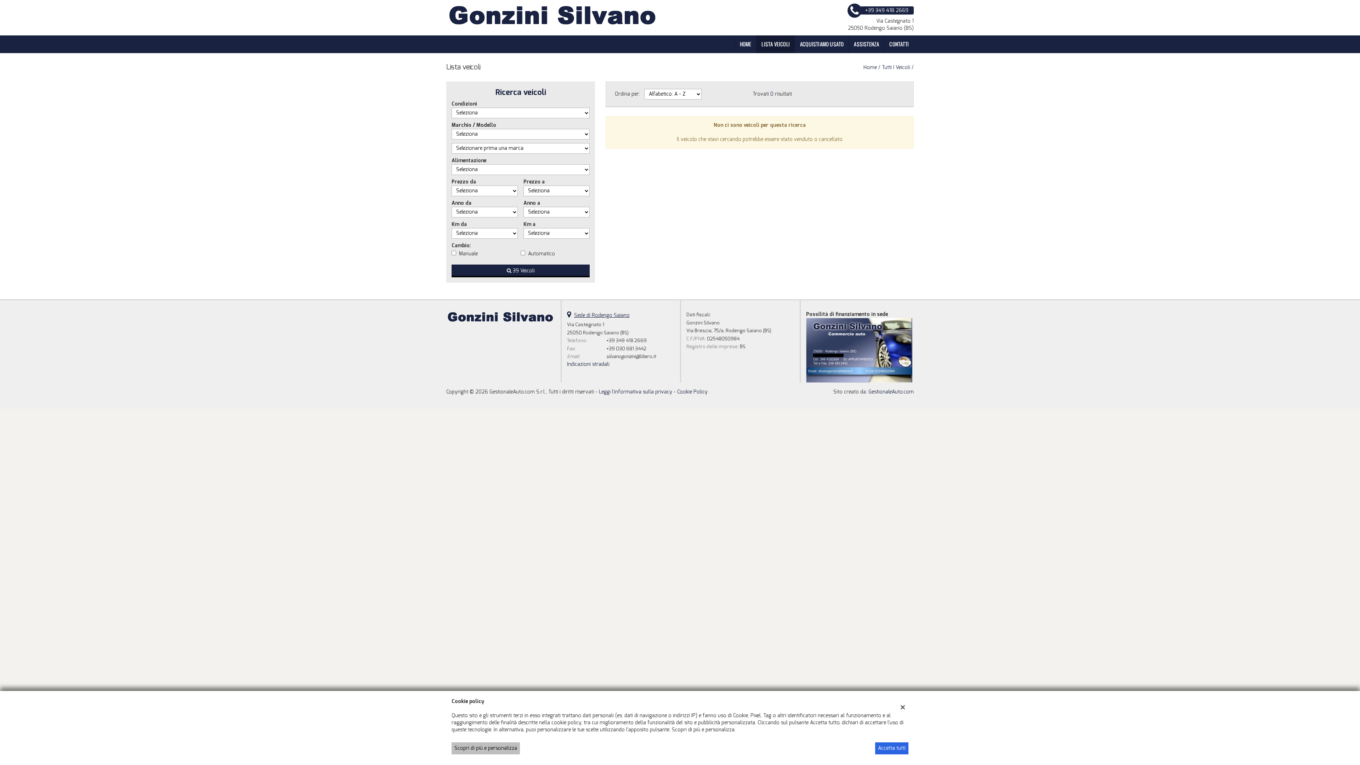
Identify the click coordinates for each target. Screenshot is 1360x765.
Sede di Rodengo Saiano (602, 315)
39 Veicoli (523, 270)
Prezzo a (534, 181)
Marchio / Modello (474, 125)
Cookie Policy (692, 392)
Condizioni (464, 104)
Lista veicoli (775, 44)
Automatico (541, 253)
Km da (459, 224)
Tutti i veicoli (896, 67)
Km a (529, 224)
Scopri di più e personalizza (485, 748)
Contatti (899, 44)
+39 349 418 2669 (626, 341)
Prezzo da (464, 181)
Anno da (461, 203)
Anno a (531, 203)
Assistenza (866, 44)
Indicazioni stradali (588, 364)
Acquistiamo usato (822, 44)
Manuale (468, 253)
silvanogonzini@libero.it (631, 356)
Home (746, 44)
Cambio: (461, 245)
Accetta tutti (892, 748)
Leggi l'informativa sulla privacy (635, 392)
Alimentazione (469, 160)
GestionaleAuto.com (891, 392)
